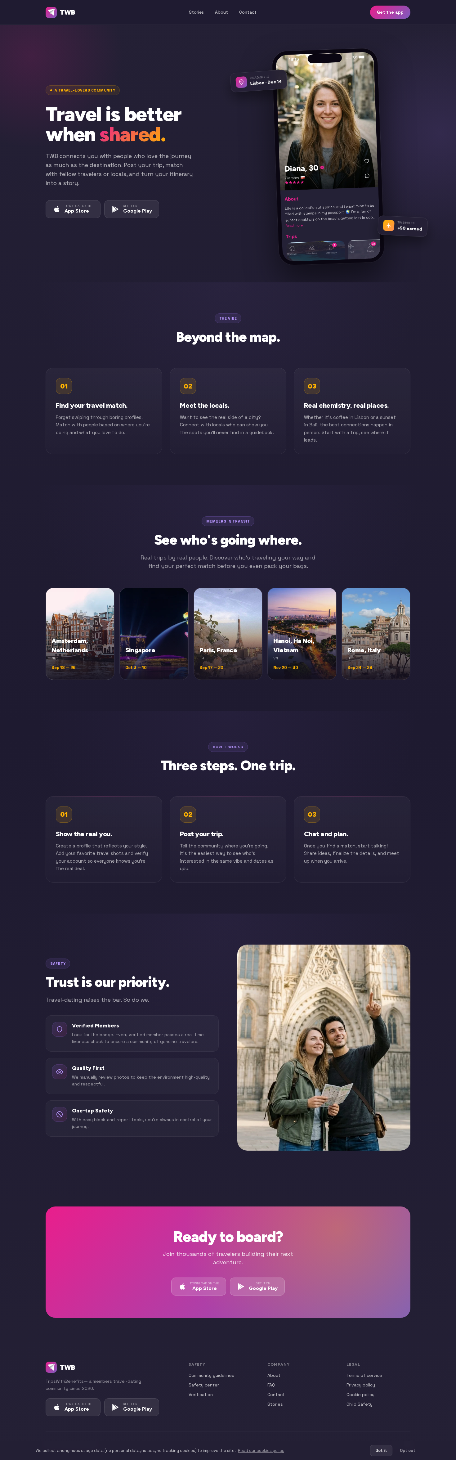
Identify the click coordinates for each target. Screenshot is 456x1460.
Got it (381, 1450)
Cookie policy (360, 1394)
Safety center (204, 1385)
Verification (201, 1394)
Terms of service (364, 1375)
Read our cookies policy (261, 1450)
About (221, 12)
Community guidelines (211, 1375)
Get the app (390, 12)
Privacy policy (360, 1385)
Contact (248, 12)
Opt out (407, 1450)
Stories (196, 12)
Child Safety (359, 1404)
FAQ (271, 1385)
